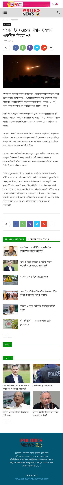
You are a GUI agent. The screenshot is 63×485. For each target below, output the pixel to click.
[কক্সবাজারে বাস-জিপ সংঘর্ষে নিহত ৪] (10, 280)
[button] (58, 12)
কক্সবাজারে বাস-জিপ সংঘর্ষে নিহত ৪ (34, 276)
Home (5, 19)
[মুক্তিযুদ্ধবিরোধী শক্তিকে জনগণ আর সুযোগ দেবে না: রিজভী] (46, 400)
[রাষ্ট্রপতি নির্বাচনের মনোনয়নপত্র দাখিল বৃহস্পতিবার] (10, 324)
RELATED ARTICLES (14, 239)
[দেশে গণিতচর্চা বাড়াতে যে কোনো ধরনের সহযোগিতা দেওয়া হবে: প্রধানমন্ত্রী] (10, 265)
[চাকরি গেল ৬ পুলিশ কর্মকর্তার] (46, 373)
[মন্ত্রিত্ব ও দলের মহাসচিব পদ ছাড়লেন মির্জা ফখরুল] (10, 309)
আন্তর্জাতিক (14, 19)
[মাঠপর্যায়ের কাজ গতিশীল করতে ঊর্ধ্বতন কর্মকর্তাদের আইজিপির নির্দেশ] (10, 251)
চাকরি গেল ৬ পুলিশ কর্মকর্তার (42, 385)
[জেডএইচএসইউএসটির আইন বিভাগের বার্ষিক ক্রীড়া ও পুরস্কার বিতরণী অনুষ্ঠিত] (10, 295)
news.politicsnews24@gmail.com (31, 478)
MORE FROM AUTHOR (38, 239)
